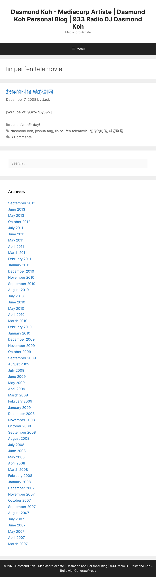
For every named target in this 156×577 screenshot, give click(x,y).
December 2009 (21, 339)
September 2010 (21, 284)
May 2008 (16, 457)
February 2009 (20, 401)
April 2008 (16, 463)
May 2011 (16, 240)
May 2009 (16, 383)
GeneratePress (85, 571)
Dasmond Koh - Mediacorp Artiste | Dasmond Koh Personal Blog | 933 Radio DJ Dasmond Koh (78, 19)
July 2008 (16, 445)
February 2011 (19, 259)
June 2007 (17, 525)
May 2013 (16, 215)
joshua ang (44, 131)
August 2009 (18, 364)
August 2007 (18, 513)
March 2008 (18, 470)
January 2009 (19, 408)
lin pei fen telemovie (71, 131)
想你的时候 (98, 131)
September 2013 (21, 203)
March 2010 (17, 321)
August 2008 (18, 438)
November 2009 (21, 346)
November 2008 (21, 420)
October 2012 (19, 222)
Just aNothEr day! (25, 125)
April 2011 (16, 247)
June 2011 (16, 234)
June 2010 (16, 302)
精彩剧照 (116, 131)
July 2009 (16, 370)
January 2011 (19, 265)
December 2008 (21, 414)
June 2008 (17, 451)
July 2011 (15, 228)
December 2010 (21, 271)
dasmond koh (22, 131)
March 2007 (18, 544)
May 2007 (16, 531)
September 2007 (22, 507)
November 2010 (21, 277)
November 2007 (21, 494)
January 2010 (19, 333)
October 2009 (19, 352)
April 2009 (16, 389)
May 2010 (16, 308)
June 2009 (17, 377)
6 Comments (21, 137)
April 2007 (16, 538)
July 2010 (16, 296)
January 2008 (19, 482)
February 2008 (20, 476)
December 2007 (21, 488)
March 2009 (18, 395)
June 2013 (16, 209)
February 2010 (20, 327)
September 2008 (22, 432)
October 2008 (19, 426)
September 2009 (22, 358)
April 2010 (16, 315)
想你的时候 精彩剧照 (29, 92)
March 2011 (17, 253)
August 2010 (18, 290)
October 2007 (19, 500)
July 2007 (16, 519)
